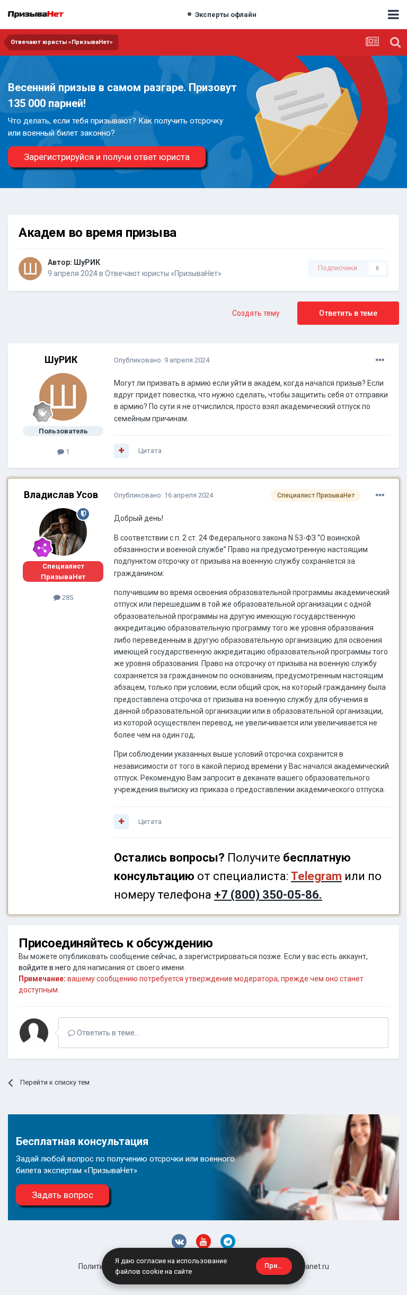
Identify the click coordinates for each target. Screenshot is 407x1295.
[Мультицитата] (121, 451)
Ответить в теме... (107, 1032)
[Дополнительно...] (380, 360)
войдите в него (45, 967)
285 (66, 597)
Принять (278, 1266)
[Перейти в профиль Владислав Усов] (63, 532)
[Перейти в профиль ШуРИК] (30, 268)
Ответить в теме (348, 313)
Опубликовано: (161, 360)
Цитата (150, 451)
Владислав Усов (61, 494)
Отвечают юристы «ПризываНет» (163, 273)
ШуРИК (87, 262)
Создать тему (256, 313)
